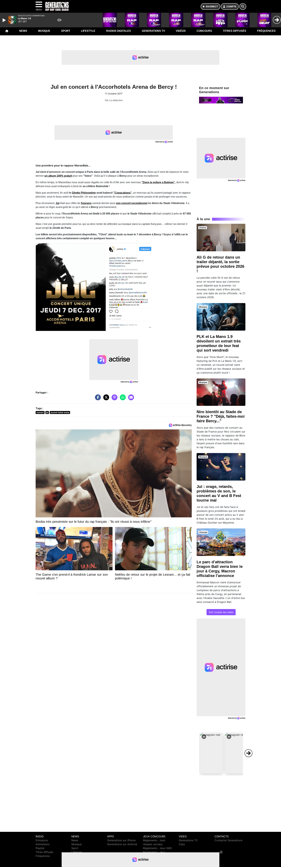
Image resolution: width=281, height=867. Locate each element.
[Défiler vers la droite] (248, 753)
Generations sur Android (122, 844)
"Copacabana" (122, 192)
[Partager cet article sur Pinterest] (113, 399)
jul (47, 412)
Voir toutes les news (221, 612)
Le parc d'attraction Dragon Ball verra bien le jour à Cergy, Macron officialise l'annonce (220, 569)
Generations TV (153, 30)
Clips (182, 844)
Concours (204, 30)
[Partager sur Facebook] (97, 399)
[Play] (5, 20)
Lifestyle (88, 30)
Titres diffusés (234, 30)
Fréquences (266, 30)
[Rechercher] (242, 6)
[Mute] (59, 20)
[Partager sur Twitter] (105, 399)
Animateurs (42, 844)
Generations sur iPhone (121, 840)
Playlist (40, 848)
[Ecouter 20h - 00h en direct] (221, 99)
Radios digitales (118, 30)
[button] (211, 753)
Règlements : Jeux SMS (157, 848)
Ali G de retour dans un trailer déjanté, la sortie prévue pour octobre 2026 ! (220, 264)
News (23, 30)
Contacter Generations (228, 840)
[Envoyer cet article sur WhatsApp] (122, 399)
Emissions (42, 840)
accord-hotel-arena (60, 412)
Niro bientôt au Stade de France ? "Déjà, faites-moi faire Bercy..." (221, 416)
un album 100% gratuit (58, 175)
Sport (65, 30)
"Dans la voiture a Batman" (158, 182)
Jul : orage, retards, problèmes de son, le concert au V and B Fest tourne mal (219, 493)
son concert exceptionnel (131, 203)
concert (40, 412)
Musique (44, 30)
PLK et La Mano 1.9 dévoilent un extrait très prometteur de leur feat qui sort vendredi (219, 343)
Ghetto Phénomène (84, 192)
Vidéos (181, 30)
